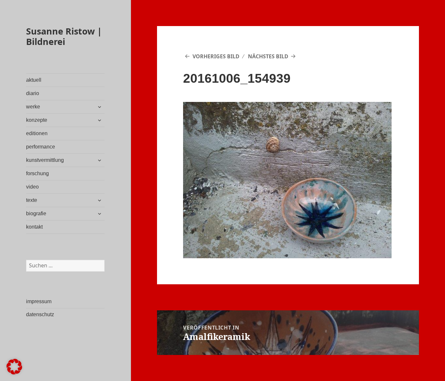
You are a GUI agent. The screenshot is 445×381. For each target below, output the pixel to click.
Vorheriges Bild (216, 56)
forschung (37, 173)
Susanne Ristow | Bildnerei (64, 36)
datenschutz (40, 314)
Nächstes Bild (268, 56)
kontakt (34, 227)
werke (33, 106)
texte (31, 200)
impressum (38, 301)
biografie (36, 213)
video (32, 187)
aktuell (33, 80)
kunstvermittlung (45, 160)
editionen (37, 133)
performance (40, 146)
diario (32, 93)
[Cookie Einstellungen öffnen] (14, 372)
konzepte (36, 120)
